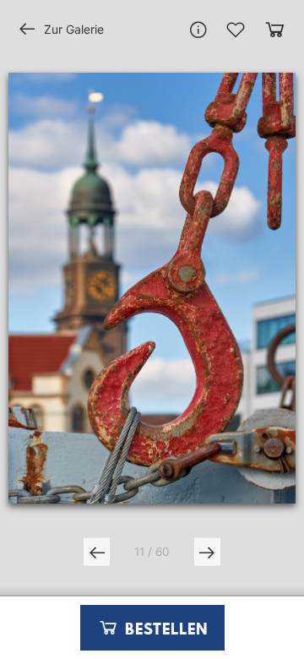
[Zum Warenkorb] (275, 29)
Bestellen (164, 630)
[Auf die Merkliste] (235, 30)
